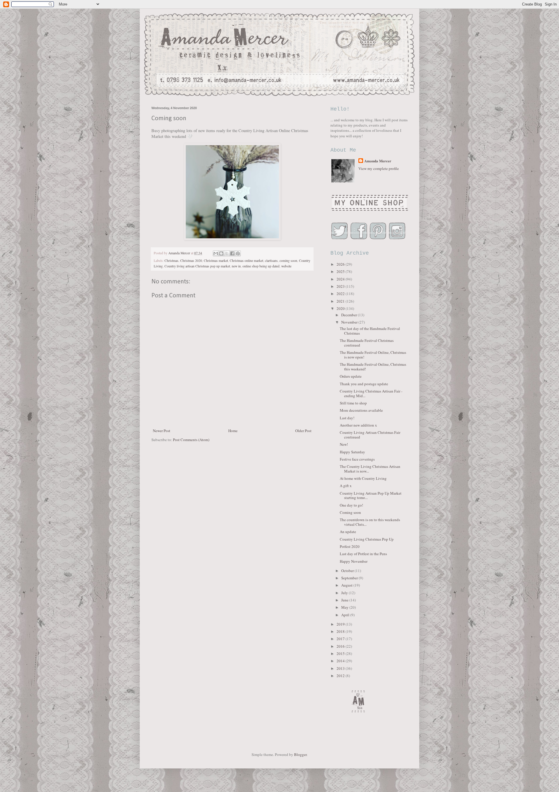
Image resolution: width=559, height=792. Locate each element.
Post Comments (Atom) (191, 439)
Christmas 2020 (191, 260)
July (345, 592)
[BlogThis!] (221, 253)
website (286, 266)
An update (348, 531)
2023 (341, 286)
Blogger (300, 754)
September (350, 577)
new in (236, 266)
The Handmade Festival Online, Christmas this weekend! (373, 367)
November (349, 322)
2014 (341, 660)
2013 (341, 668)
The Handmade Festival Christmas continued (367, 343)
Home (233, 430)
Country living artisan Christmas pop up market (197, 266)
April (345, 614)
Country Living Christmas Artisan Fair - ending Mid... (371, 393)
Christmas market (216, 260)
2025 (341, 271)
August (347, 585)
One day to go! (351, 505)
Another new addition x (358, 425)
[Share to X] (227, 253)
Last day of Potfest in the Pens (363, 553)
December (349, 314)
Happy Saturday (352, 451)
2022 (341, 293)
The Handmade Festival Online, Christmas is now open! (373, 355)
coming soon (288, 260)
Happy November (353, 561)
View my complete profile (378, 168)
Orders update (351, 376)
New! (344, 444)
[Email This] (216, 253)
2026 (341, 264)
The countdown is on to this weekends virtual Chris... (370, 522)
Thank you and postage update (364, 383)
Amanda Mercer (377, 161)
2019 (341, 624)
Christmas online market (246, 260)
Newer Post (161, 430)
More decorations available (361, 410)
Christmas (171, 260)
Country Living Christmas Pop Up (367, 539)
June (345, 600)
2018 (341, 631)
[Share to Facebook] (232, 253)
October (348, 570)
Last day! (347, 417)
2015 (341, 653)
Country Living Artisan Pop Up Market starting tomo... (370, 495)
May (345, 607)
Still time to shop (353, 403)
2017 (341, 638)
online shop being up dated (261, 266)
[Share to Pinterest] (238, 253)
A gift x (346, 485)
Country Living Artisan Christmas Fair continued (370, 435)
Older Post (303, 430)
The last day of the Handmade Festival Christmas (370, 331)
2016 (341, 646)
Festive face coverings (357, 459)
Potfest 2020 (350, 546)
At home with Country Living (363, 478)
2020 (341, 308)
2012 (341, 675)
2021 (341, 301)
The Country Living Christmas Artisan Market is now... (370, 469)
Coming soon (350, 512)
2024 (341, 279)
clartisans (271, 260)
